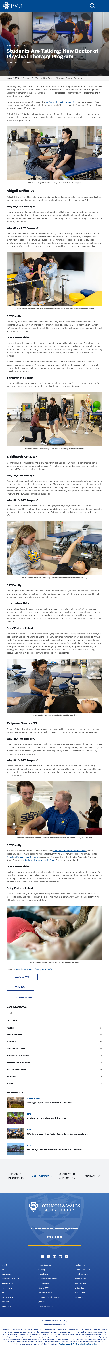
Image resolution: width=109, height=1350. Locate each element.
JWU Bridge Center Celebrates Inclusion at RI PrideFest (55, 1149)
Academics (6, 1274)
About (4, 1269)
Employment (43, 1283)
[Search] (92, 6)
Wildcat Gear (80, 1292)
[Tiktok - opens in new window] (66, 1256)
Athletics (6, 1301)
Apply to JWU (22, 976)
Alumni (5, 1292)
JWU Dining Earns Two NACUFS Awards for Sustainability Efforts (59, 1133)
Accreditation (7, 1283)
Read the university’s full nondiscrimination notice (77, 1344)
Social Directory (81, 1274)
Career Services (44, 1265)
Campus (44, 1176)
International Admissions (48, 1297)
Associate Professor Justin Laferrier (23, 857)
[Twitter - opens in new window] (48, 1256)
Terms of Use (80, 1278)
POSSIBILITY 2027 (82, 1269)
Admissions (7, 1288)
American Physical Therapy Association (34, 969)
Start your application (67, 1176)
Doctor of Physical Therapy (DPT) (61, 101)
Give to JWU (43, 1288)
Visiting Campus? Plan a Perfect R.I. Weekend (50, 1102)
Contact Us (79, 1297)
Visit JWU (20, 987)
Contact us (92, 1176)
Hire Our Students (45, 1292)
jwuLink (41, 1301)
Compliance (43, 1274)
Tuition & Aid (80, 1283)
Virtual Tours (80, 1288)
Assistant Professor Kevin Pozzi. (40, 860)
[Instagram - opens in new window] (54, 1256)
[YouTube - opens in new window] (60, 1256)
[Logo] (12, 6)
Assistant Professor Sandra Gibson (69, 850)
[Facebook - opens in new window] (42, 1256)
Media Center (80, 1265)
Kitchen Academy (45, 1306)
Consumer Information (47, 1278)
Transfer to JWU (23, 997)
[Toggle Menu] (103, 6)
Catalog (41, 1269)
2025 (17, 78)
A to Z (4, 1265)
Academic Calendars (10, 1278)
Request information (17, 1176)
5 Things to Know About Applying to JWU (47, 1118)
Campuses (6, 1306)
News (9, 78)
